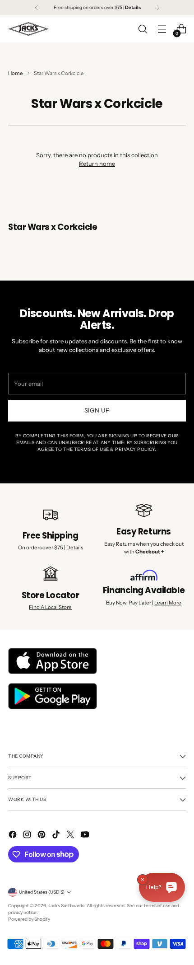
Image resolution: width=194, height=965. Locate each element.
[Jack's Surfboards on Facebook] (13, 836)
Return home (97, 163)
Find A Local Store (50, 607)
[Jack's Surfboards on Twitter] (71, 836)
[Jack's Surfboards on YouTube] (85, 836)
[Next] (158, 7)
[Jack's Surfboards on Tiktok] (56, 836)
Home (15, 73)
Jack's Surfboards (66, 906)
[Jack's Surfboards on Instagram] (28, 836)
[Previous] (36, 7)
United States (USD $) (42, 892)
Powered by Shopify (29, 919)
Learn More (167, 603)
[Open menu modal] (161, 29)
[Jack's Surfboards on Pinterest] (42, 836)
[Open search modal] (142, 29)
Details (74, 547)
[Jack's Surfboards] (28, 29)
